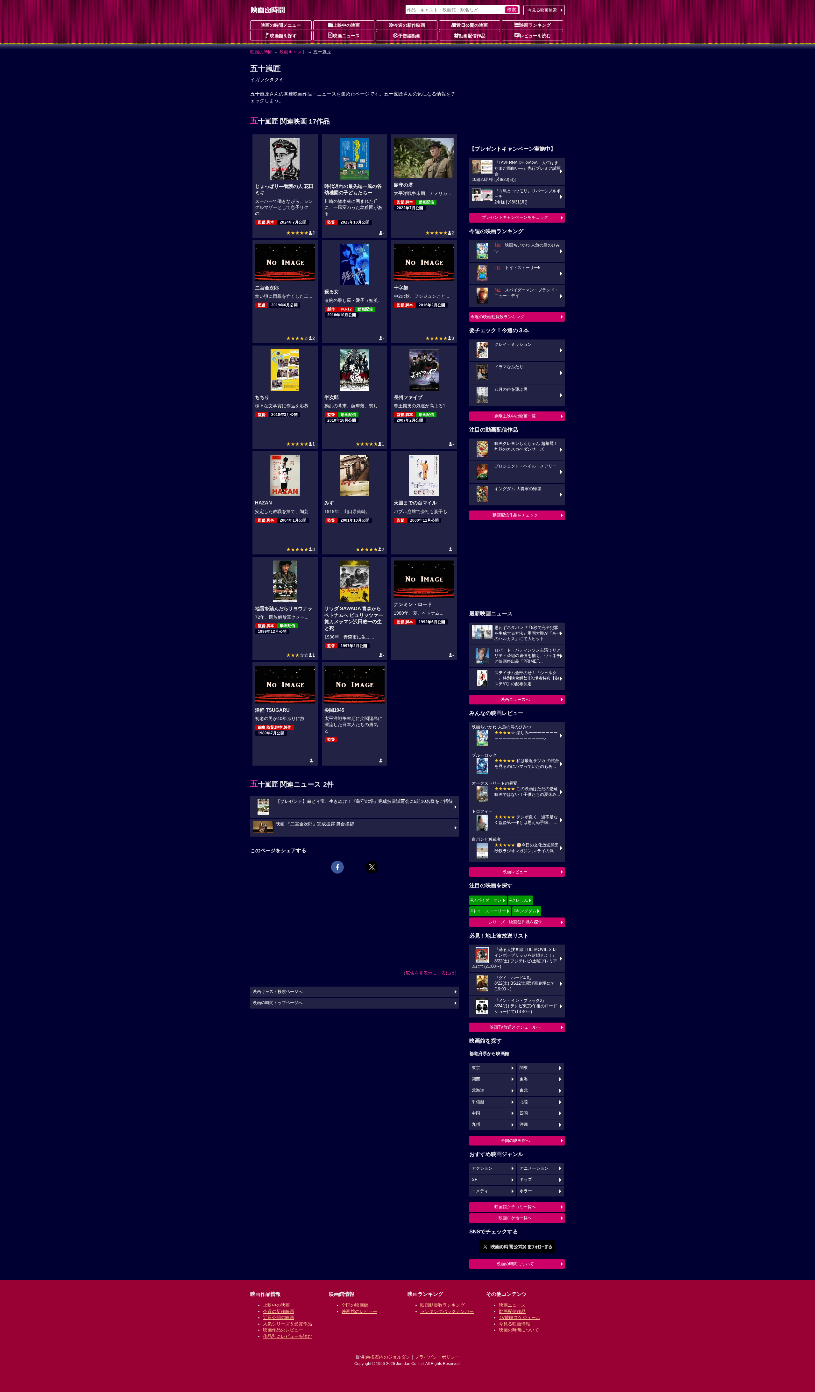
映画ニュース (346, 35)
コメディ (480, 1191)
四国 (524, 1113)
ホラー (526, 1191)
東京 (476, 1068)
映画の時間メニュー (281, 25)
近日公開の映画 (472, 25)
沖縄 (524, 1124)
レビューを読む (535, 35)
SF (474, 1179)
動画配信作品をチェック (515, 515)
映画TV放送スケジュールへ (515, 1027)
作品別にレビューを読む (287, 1336)
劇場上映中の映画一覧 (515, 416)
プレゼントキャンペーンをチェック (515, 217)
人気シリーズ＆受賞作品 (287, 1323)
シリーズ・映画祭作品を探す (515, 922)
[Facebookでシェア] (337, 867)
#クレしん (518, 900)
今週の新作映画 (409, 25)
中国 (476, 1113)
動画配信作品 (472, 35)
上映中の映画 (346, 25)
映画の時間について (515, 1263)
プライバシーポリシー (437, 1357)
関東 (524, 1068)
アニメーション (534, 1168)
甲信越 (478, 1102)
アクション (482, 1168)
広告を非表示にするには (430, 972)
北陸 (524, 1102)
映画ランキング (535, 25)
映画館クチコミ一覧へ (515, 1206)
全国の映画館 (355, 1305)
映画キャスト (293, 51)
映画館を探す (283, 35)
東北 (524, 1090)
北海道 (478, 1090)
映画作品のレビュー (283, 1329)
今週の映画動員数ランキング (497, 316)
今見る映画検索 (542, 10)
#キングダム (525, 911)
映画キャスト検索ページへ (277, 991)
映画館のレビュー (359, 1311)
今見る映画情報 (514, 1323)
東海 (524, 1079)
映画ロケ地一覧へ (515, 1218)
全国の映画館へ (515, 1140)
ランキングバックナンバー (447, 1311)
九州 (476, 1124)
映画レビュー (515, 871)
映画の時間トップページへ (277, 1003)
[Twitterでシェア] (371, 867)
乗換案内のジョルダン (388, 1357)
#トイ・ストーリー (488, 911)
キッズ (526, 1179)
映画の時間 (261, 51)
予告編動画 (409, 35)
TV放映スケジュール (519, 1317)
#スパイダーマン (486, 900)
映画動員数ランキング (442, 1305)
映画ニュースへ (515, 699)
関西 (476, 1079)
